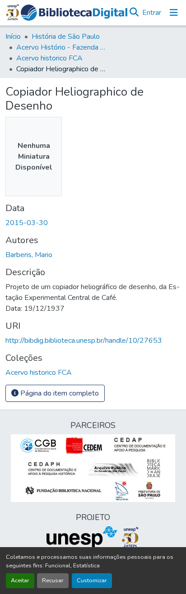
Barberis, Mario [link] (28, 255)
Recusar (53, 580)
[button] (74, 13)
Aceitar (20, 580)
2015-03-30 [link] (26, 223)
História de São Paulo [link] (66, 36)
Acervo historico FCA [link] (49, 58)
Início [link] (13, 36)
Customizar (92, 580)
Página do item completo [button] (59, 393)
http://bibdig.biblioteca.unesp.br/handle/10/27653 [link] (83, 340)
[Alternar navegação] (174, 12)
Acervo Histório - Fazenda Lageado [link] (61, 47)
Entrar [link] (151, 13)
